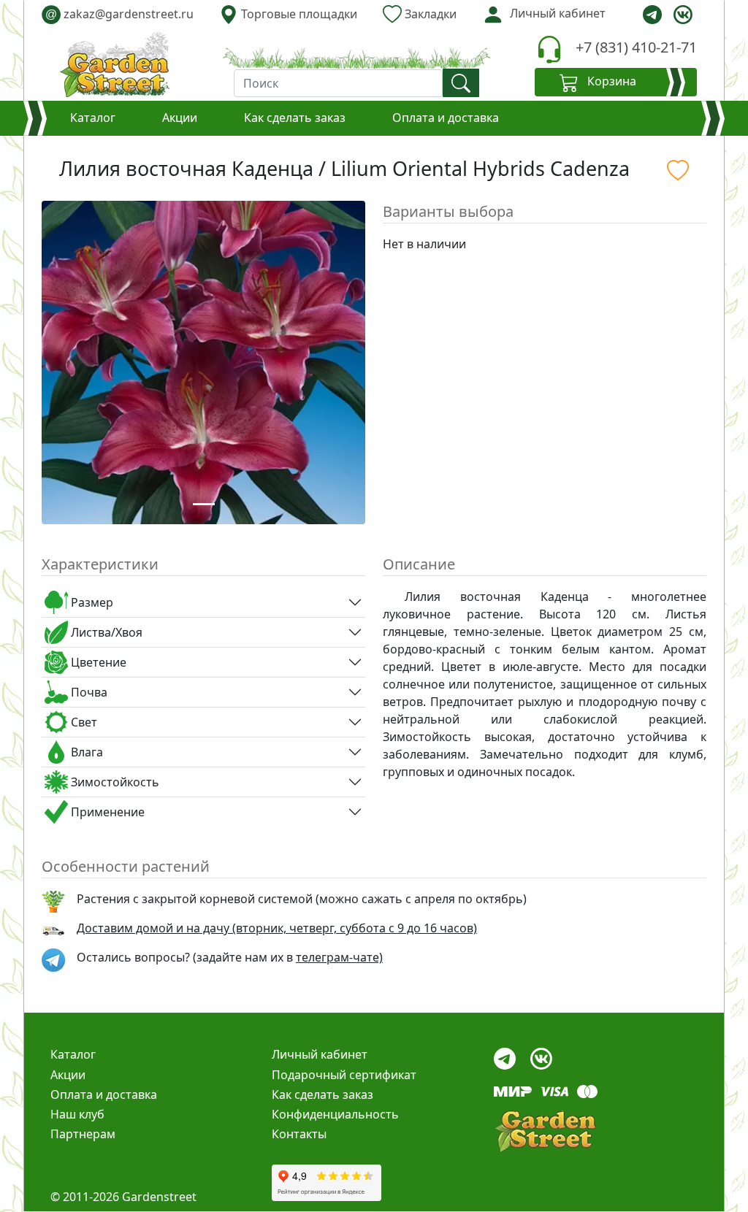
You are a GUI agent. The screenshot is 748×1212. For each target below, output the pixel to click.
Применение (106, 812)
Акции (179, 118)
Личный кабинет (319, 1054)
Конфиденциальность (335, 1114)
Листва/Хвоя (105, 632)
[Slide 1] (204, 504)
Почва (87, 692)
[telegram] (652, 14)
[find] (461, 83)
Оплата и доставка (445, 118)
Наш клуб (77, 1114)
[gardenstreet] (114, 64)
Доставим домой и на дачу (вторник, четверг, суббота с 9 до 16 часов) (277, 928)
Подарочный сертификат (344, 1075)
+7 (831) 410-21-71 (636, 47)
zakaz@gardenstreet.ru (119, 14)
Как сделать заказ (295, 118)
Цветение (97, 662)
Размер (90, 602)
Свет (82, 722)
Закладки (429, 14)
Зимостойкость (113, 782)
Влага (85, 752)
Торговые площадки (297, 14)
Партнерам (82, 1134)
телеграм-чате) (339, 957)
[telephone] (549, 49)
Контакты (299, 1134)
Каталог (92, 118)
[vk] (682, 14)
